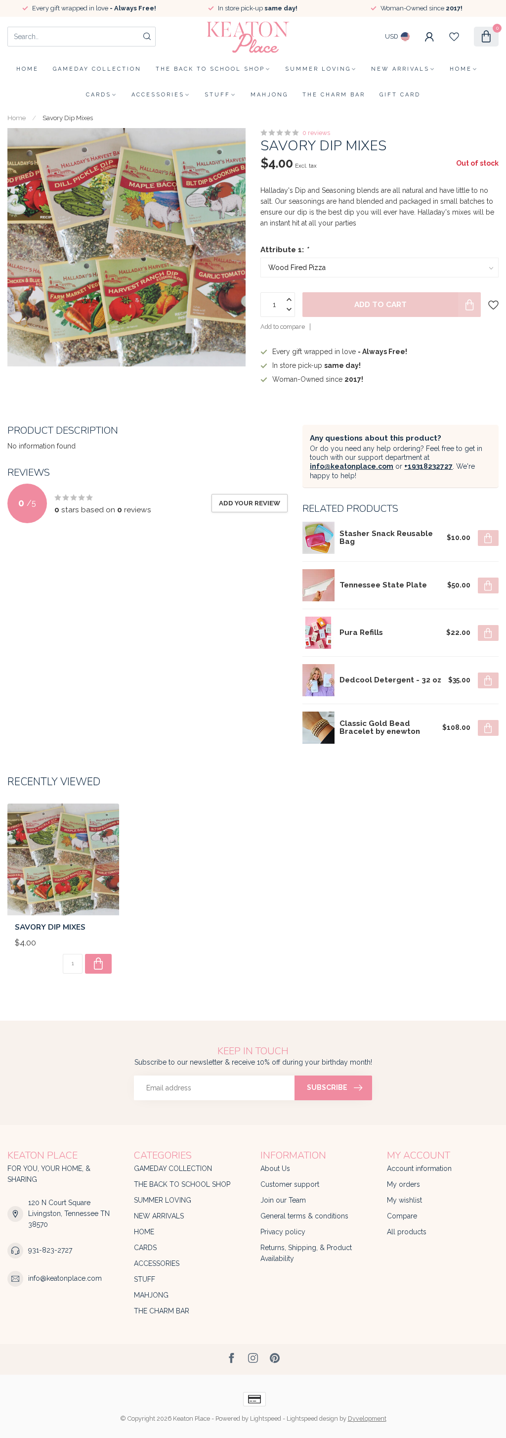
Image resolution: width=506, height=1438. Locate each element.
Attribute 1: (284, 249)
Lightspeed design (312, 1418)
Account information (419, 1168)
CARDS (98, 94)
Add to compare (282, 326)
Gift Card (400, 94)
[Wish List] (454, 36)
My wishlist (404, 1200)
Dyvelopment (367, 1418)
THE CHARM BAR (333, 94)
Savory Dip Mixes (67, 118)
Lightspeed (265, 1418)
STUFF (217, 94)
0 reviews (316, 132)
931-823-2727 (50, 1250)
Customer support (289, 1184)
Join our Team (283, 1200)
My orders (403, 1184)
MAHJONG (269, 94)
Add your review (249, 503)
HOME (461, 69)
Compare (402, 1216)
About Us (275, 1168)
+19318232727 (428, 466)
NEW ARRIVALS (400, 69)
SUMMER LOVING (318, 69)
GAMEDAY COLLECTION (97, 69)
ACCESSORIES (157, 94)
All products (406, 1232)
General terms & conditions (304, 1216)
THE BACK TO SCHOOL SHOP (210, 69)
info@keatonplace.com (351, 466)
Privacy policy (282, 1232)
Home (27, 69)
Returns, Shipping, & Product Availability (306, 1253)
